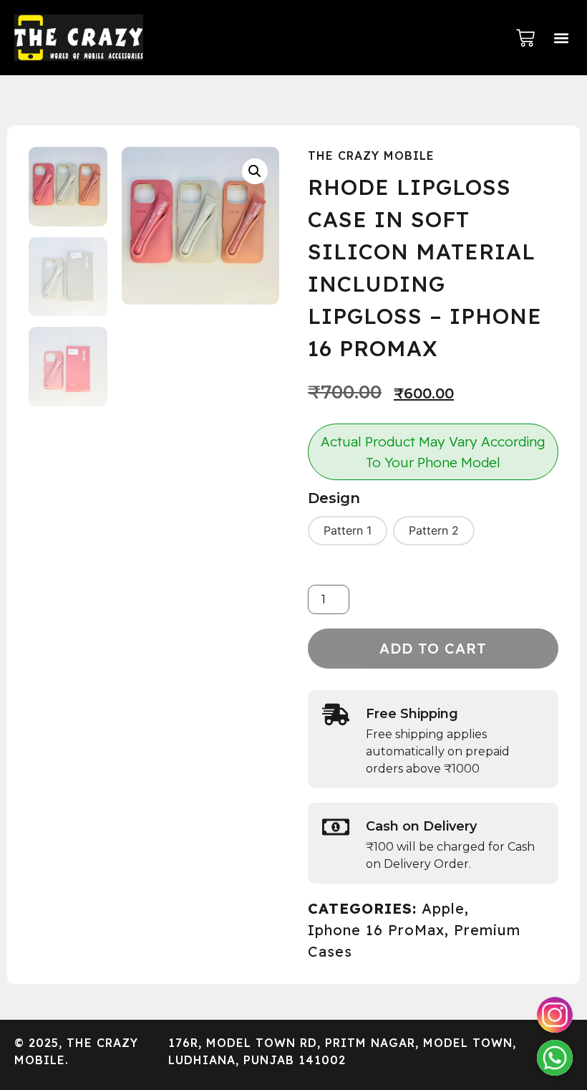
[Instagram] (555, 1015)
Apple (443, 908)
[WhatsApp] (555, 1058)
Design (334, 498)
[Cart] (525, 38)
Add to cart (433, 648)
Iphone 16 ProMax (376, 930)
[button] (561, 37)
